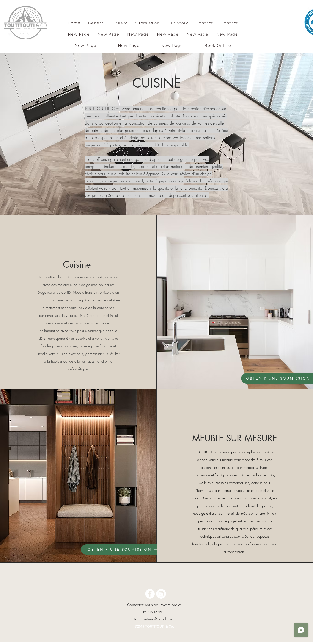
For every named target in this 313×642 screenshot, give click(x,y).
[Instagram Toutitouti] (161, 594)
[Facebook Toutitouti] (150, 594)
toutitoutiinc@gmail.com (154, 619)
